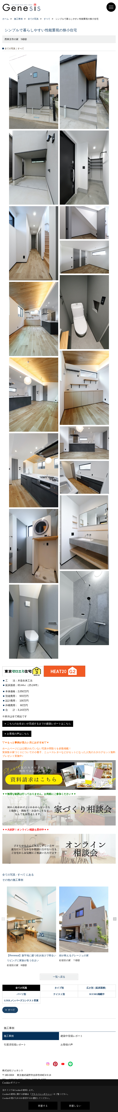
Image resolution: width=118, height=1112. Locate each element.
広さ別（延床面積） (97, 988)
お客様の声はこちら (18, 733)
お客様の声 (67, 1044)
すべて (11, 1010)
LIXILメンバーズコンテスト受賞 (21, 1000)
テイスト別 (59, 994)
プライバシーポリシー (41, 1094)
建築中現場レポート (72, 1036)
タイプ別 (59, 988)
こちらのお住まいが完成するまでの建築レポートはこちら (39, 723)
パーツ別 (21, 994)
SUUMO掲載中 (97, 994)
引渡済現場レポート (15, 1044)
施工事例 (9, 1036)
